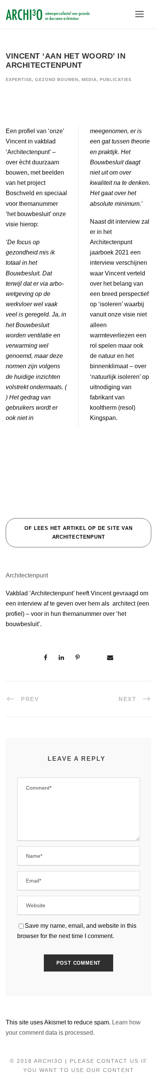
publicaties (115, 79)
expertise (19, 79)
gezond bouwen (56, 79)
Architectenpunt (27, 575)
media (89, 79)
